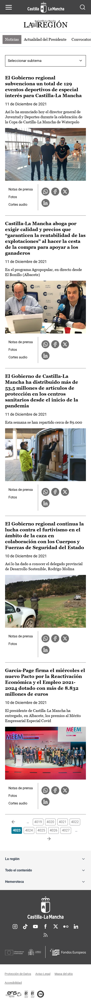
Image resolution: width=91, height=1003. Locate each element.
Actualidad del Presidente (45, 39)
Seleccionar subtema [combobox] (24, 61)
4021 (62, 822)
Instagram (15, 926)
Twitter (56, 926)
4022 (75, 822)
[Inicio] (45, 907)
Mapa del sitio (64, 974)
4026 (53, 830)
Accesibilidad (13, 982)
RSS (45, 935)
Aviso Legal (42, 974)
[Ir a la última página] (45, 839)
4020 (50, 822)
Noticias (12, 39)
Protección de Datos (18, 974)
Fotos (12, 197)
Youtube (35, 926)
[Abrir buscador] (82, 7)
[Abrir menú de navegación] (8, 7)
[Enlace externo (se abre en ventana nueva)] (32, 994)
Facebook (45, 926)
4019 (38, 822)
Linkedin (76, 926)
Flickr (66, 926)
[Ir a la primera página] (17, 822)
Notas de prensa (20, 189)
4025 (41, 830)
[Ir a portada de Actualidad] (45, 24)
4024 (29, 830)
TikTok (25, 926)
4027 (66, 830)
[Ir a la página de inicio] (46, 7)
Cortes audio (17, 205)
